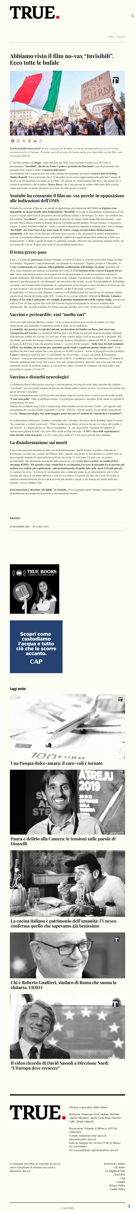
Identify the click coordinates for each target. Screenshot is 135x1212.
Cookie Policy (117, 1189)
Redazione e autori (114, 1163)
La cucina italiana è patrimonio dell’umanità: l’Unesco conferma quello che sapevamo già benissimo (63, 923)
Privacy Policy (117, 1185)
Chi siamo (119, 1167)
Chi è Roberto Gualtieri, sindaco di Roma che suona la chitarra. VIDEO (63, 984)
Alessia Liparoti (84, 1121)
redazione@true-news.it (92, 1135)
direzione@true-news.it (82, 1139)
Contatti (120, 1181)
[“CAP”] (36, 646)
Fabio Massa (100, 1107)
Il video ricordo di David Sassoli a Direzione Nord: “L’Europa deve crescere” (60, 1065)
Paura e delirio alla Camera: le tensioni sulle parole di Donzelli (63, 841)
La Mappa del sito (115, 1171)
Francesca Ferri (90, 1114)
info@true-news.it (20, 1171)
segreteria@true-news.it (104, 1150)
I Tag (122, 1178)
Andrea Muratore (79, 1117)
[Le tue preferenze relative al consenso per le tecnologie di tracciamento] (129, 1206)
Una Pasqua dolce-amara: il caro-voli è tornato (57, 763)
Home (110, 37)
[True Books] (34, 612)
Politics (121, 37)
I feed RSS (119, 1174)
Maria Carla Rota (100, 1117)
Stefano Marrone (109, 1114)
